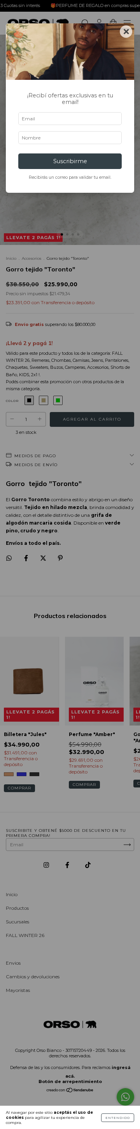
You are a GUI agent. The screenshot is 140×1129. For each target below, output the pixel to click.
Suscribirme (70, 161)
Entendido (117, 1118)
